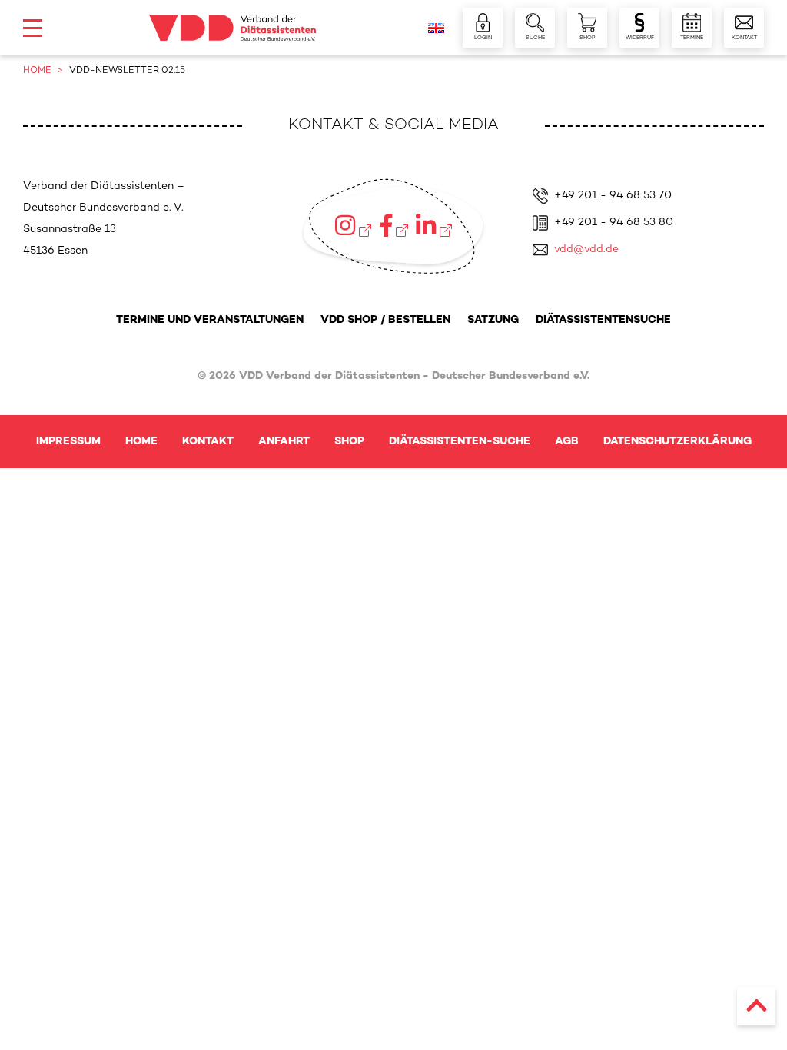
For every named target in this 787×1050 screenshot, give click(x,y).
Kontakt (208, 441)
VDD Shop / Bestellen (385, 320)
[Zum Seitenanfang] (756, 1006)
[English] (436, 28)
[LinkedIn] (433, 225)
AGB (567, 441)
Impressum (68, 441)
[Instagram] (352, 225)
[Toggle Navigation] (32, 28)
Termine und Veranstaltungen (210, 320)
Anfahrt (284, 441)
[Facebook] (394, 225)
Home (141, 441)
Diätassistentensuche (603, 320)
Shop (349, 441)
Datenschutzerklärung (677, 441)
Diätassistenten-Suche (459, 441)
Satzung (493, 320)
